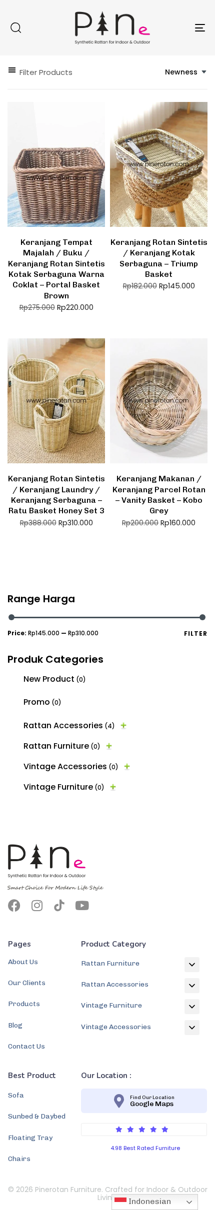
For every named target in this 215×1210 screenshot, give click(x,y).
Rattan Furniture (62, 746)
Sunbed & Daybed (37, 1116)
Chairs (19, 1159)
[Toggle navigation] (172, 27)
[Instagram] (36, 905)
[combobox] (186, 72)
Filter (196, 633)
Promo (43, 702)
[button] (15, 27)
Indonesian (148, 1201)
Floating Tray (30, 1138)
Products (24, 1004)
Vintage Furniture (64, 787)
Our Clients (27, 983)
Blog (15, 1025)
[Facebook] (14, 905)
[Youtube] (82, 905)
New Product (55, 679)
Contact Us (26, 1046)
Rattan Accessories (69, 725)
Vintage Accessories (71, 766)
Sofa (16, 1095)
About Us (23, 962)
